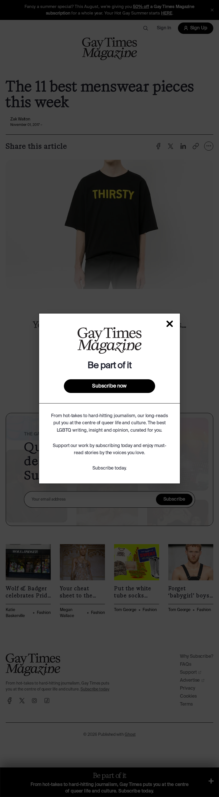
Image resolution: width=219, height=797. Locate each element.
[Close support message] (169, 323)
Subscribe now (109, 386)
